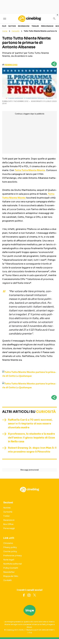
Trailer (35, 26)
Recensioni (23, 26)
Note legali (8, 559)
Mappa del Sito (10, 576)
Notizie (12, 26)
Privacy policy (10, 547)
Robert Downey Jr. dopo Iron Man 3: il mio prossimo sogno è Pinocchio (32, 449)
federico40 (10, 64)
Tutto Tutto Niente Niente (30, 170)
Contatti (7, 580)
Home (4, 31)
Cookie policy (10, 551)
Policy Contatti (10, 568)
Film (4, 26)
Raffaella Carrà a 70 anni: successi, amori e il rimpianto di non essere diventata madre (30, 423)
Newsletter (9, 572)
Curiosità (15, 31)
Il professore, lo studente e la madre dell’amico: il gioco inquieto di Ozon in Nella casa (31, 437)
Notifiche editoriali (12, 564)
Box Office (8, 524)
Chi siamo (8, 543)
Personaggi (47, 26)
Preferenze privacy (12, 555)
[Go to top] (53, 630)
